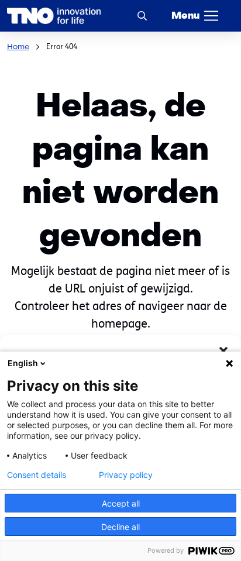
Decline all (120, 527)
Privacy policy (126, 475)
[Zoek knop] (142, 15)
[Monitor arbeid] (54, 16)
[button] (223, 350)
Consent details (36, 475)
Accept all (121, 503)
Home (18, 46)
